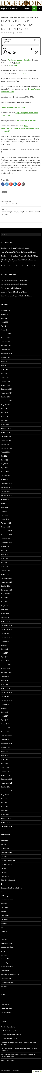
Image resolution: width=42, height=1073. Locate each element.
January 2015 (5, 822)
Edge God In (5, 876)
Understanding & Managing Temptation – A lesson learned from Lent (20, 211)
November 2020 (6, 582)
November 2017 (6, 692)
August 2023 (5, 452)
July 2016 (4, 751)
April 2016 (4, 763)
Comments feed (6, 1009)
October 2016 (5, 740)
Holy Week (4, 908)
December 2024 (6, 389)
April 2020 (4, 610)
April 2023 (4, 468)
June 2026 (4, 318)
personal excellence (7, 947)
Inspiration (4, 919)
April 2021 (4, 562)
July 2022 (4, 503)
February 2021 (6, 570)
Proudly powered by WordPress (10, 1070)
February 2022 (6, 523)
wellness (4, 986)
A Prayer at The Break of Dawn (16, 292)
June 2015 (4, 803)
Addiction (4, 841)
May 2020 (4, 606)
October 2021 (5, 539)
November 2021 (6, 535)
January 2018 (5, 688)
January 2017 (5, 732)
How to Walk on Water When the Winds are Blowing (18, 252)
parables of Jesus (6, 943)
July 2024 (4, 409)
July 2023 (4, 456)
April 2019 (4, 657)
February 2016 (6, 771)
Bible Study (5, 17)
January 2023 (5, 480)
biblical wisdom (6, 852)
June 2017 (4, 712)
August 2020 (5, 594)
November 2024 (6, 393)
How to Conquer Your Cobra (10, 202)
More (15, 65)
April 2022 (4, 515)
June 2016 (4, 755)
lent (4, 192)
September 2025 (6, 353)
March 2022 (5, 519)
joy (2, 927)
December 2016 (6, 736)
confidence (4, 868)
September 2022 (6, 495)
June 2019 (4, 649)
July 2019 (4, 645)
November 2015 (6, 783)
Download (27, 60)
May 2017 (4, 716)
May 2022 (4, 511)
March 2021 (5, 566)
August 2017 (5, 704)
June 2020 (4, 602)
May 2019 (4, 653)
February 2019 (6, 665)
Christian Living (6, 864)
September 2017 (6, 700)
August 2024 (5, 405)
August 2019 (5, 641)
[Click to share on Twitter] (7, 184)
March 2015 (5, 814)
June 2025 (4, 365)
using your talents (7, 982)
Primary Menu (39, 8)
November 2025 (6, 346)
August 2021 (5, 546)
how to (3, 911)
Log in (3, 1001)
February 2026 (6, 334)
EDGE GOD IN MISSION (9, 1039)
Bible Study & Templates (9, 1031)
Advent (3, 844)
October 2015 (5, 787)
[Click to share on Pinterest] (19, 184)
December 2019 (6, 625)
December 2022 (6, 483)
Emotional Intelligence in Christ (11, 888)
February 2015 (6, 818)
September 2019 (6, 637)
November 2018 (6, 673)
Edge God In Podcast (8, 880)
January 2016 (5, 775)
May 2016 (4, 759)
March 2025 (5, 377)
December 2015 (6, 779)
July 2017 (4, 708)
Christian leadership (8, 860)
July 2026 (4, 314)
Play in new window (15, 60)
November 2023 (6, 440)
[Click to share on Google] (11, 184)
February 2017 (6, 728)
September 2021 (6, 543)
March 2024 (5, 424)
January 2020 (5, 621)
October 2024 (5, 397)
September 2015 (6, 791)
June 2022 (4, 507)
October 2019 (5, 633)
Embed (17, 63)
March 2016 (5, 767)
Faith (19, 17)
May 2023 (4, 464)
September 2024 (6, 401)
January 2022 (5, 527)
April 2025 (4, 373)
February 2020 (6, 617)
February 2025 (6, 381)
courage (3, 872)
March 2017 (5, 724)
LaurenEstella (19, 33)
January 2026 (5, 338)
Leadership (4, 931)
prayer (3, 951)
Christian (13, 17)
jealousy (4, 923)
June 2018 (4, 680)
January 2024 (5, 432)
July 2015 (4, 799)
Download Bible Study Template (13, 107)
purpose (4, 955)
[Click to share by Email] (23, 184)
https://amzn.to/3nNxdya (26, 120)
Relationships (5, 959)
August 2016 (5, 747)
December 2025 (6, 342)
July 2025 (4, 361)
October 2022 (5, 491)
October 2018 (5, 677)
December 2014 (6, 826)
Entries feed (5, 1005)
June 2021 (4, 554)
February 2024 (6, 428)
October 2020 (5, 586)
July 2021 (4, 550)
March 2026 (5, 330)
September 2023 (6, 448)
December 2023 (6, 436)
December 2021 (6, 531)
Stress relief (5, 971)
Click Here (22, 73)
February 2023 (6, 476)
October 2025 (5, 350)
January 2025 (5, 385)
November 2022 (6, 487)
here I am (4, 904)
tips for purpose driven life (10, 974)
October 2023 (5, 444)
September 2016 (6, 743)
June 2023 (4, 460)
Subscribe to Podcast (8, 1060)
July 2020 (4, 598)
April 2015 (4, 810)
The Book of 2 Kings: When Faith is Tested (15, 248)
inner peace (5, 915)
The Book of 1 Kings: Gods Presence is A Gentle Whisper (20, 256)
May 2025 (4, 369)
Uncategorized (6, 978)
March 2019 (5, 661)
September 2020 (6, 590)
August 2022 (5, 499)
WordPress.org (6, 1012)
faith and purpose (7, 896)
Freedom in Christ (27, 17)
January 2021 (5, 574)
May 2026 (4, 322)
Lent (36, 17)
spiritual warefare (7, 967)
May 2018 (4, 684)
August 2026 (5, 310)
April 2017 (4, 720)
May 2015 (4, 807)
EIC (2, 884)
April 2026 (4, 326)
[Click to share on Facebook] (3, 184)
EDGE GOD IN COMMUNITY (11, 1035)
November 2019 (6, 629)
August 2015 (5, 795)
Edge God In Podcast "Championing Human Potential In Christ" (16, 8)
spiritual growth (6, 963)
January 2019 (5, 669)
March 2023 (5, 472)
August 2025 (5, 357)
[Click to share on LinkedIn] (15, 184)
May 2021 (4, 558)
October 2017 (5, 696)
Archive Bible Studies (19, 280)
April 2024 (4, 420)
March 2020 (5, 613)
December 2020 (6, 578)
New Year (4, 939)
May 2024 (4, 416)
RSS (10, 65)
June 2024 (4, 413)
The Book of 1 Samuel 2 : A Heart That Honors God (18, 266)
